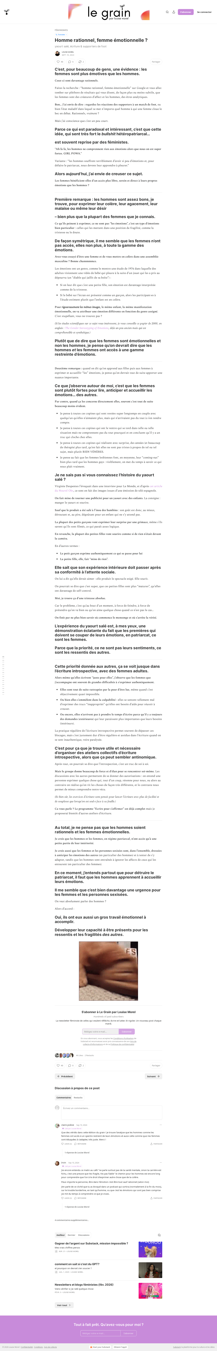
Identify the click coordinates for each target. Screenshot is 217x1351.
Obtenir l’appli (120, 1347)
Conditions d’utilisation (123, 1038)
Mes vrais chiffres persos (67, 1247)
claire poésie (67, 1124)
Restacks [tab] (78, 1097)
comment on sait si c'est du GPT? (77, 1264)
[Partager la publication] (174, 12)
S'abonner (185, 11)
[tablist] (69, 1098)
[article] (108, 1249)
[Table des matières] (3, 675)
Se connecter (204, 11)
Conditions (38, 1347)
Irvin (63, 1162)
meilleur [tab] (61, 1235)
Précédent (67, 1076)
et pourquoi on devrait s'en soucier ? (73, 1268)
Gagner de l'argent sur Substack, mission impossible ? (91, 1243)
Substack (177, 1347)
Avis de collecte (50, 1347)
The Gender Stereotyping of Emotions (86, 328)
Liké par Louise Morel (73, 1128)
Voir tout (62, 1305)
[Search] (167, 12)
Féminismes (61, 30)
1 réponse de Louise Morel (77, 1152)
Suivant (151, 1076)
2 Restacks (89, 1055)
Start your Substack (101, 1347)
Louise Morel (68, 52)
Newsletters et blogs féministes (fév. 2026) (84, 1284)
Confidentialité (27, 1347)
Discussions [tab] (83, 1235)
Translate (61, 34)
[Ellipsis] (160, 1124)
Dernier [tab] (71, 1235)
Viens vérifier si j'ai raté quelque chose (74, 1288)
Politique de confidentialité (122, 1044)
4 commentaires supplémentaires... (72, 1220)
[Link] (50, 71)
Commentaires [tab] (64, 1097)
